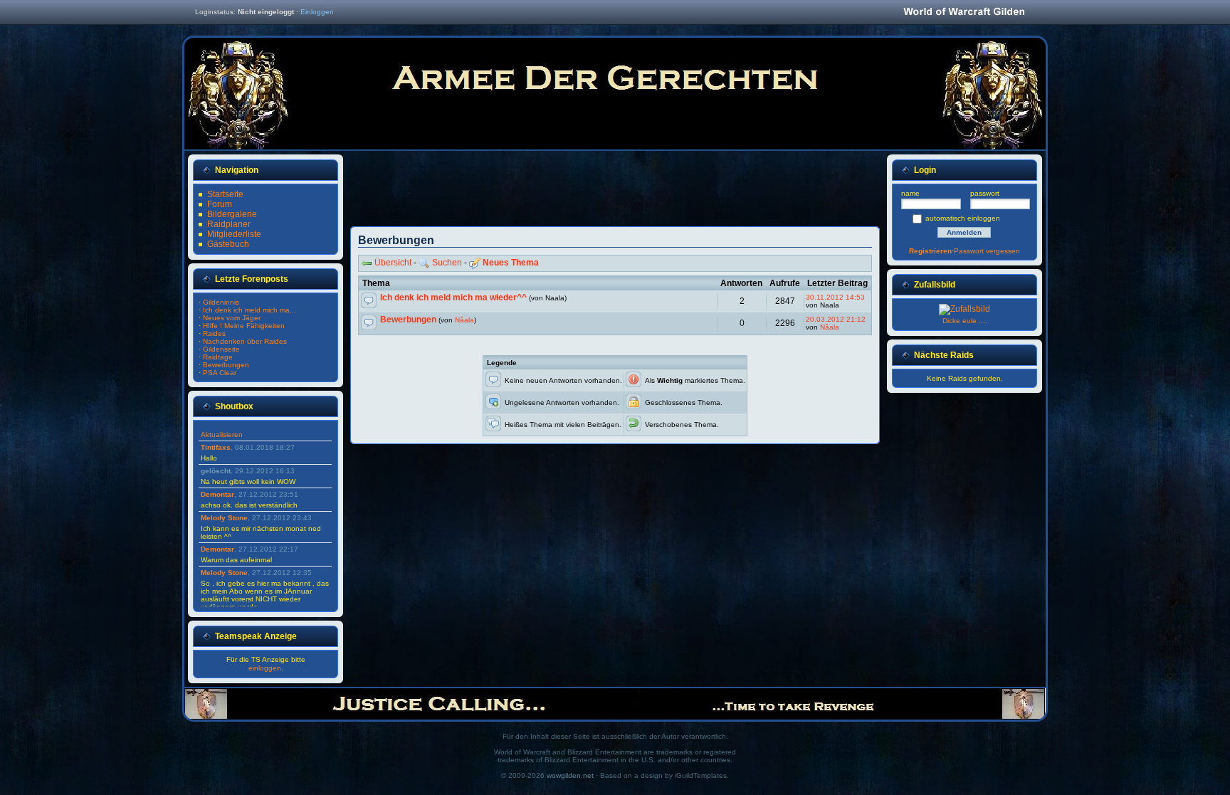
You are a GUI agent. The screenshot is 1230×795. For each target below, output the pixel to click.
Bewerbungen (408, 320)
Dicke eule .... (964, 321)
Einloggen (317, 12)
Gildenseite (221, 349)
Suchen (447, 263)
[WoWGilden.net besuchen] (963, 12)
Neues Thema (511, 263)
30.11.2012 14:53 (835, 297)
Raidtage (218, 357)
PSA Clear (219, 373)
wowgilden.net (570, 775)
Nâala (464, 320)
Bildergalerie (232, 214)
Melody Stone (224, 518)
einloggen (264, 668)
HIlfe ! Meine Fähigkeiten (244, 326)
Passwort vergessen (987, 251)
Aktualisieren (222, 434)
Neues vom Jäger (232, 318)
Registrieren (930, 251)
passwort (984, 193)
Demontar (217, 494)
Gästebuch (228, 244)
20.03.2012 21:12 (836, 319)
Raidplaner (229, 224)
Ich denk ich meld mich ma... (249, 310)
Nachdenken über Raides (245, 341)
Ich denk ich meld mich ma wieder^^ (453, 297)
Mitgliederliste (234, 234)
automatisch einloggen (962, 218)
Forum (219, 204)
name (910, 193)
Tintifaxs (216, 447)
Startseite (225, 194)
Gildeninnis (221, 302)
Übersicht (392, 263)
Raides (214, 333)
